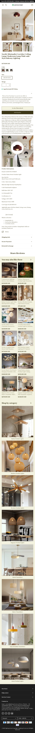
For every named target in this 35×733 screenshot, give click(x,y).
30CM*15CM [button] (7, 77)
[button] (3, 5)
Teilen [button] (7, 232)
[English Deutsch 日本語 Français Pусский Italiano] (9, 718)
